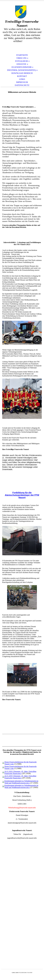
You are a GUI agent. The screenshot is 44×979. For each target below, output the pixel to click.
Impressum (22, 82)
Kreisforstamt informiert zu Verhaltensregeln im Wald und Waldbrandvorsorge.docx (21, 782)
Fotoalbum (21, 61)
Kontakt (22, 76)
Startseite (22, 55)
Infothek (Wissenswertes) (21, 70)
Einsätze (21, 64)
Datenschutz (22, 85)
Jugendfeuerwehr (21, 67)
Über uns (21, 58)
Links (22, 79)
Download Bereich (22, 73)
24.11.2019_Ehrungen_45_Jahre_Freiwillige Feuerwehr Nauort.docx (20, 772)
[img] (22, 12)
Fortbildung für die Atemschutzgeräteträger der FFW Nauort (22, 495)
